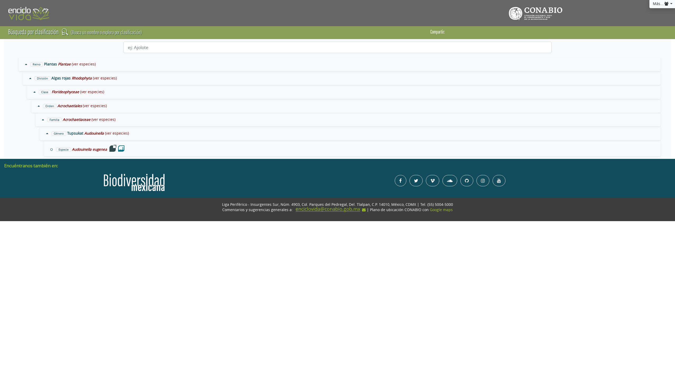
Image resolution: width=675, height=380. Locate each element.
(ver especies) (84, 64)
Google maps (441, 209)
